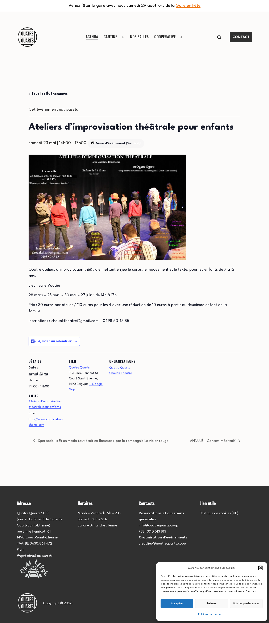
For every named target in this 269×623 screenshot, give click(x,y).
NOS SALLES (139, 36)
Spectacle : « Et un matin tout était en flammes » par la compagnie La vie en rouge (102, 441)
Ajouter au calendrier (55, 341)
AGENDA (92, 36)
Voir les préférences (246, 603)
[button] (260, 568)
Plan (20, 549)
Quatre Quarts (79, 367)
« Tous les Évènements (48, 94)
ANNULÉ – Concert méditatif (213, 441)
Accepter (177, 603)
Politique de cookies (209, 614)
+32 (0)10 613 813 (152, 531)
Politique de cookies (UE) (219, 513)
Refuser (212, 603)
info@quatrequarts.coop (158, 525)
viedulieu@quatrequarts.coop (162, 543)
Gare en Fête (188, 6)
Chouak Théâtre (120, 373)
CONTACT (240, 37)
